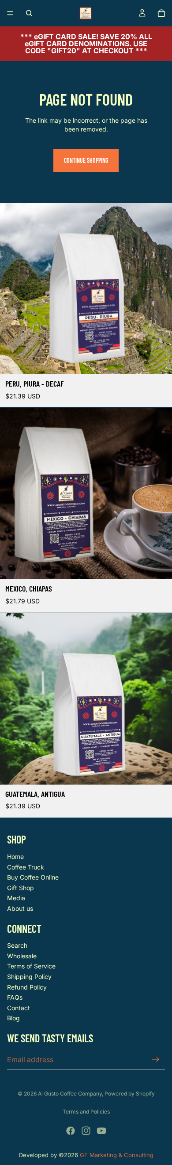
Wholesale (22, 956)
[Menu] (10, 13)
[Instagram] (86, 1130)
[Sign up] (155, 1059)
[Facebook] (70, 1130)
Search (17, 945)
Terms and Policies (86, 1111)
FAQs (14, 997)
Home (15, 856)
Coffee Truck (25, 867)
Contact (18, 1008)
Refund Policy (27, 987)
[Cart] (161, 13)
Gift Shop (20, 887)
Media (16, 898)
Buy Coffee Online (33, 877)
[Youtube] (101, 1130)
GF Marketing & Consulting (116, 1154)
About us (20, 908)
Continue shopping (86, 160)
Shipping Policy (29, 976)
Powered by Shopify (130, 1093)
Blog (13, 1018)
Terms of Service (31, 966)
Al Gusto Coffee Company (70, 1093)
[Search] (29, 13)
